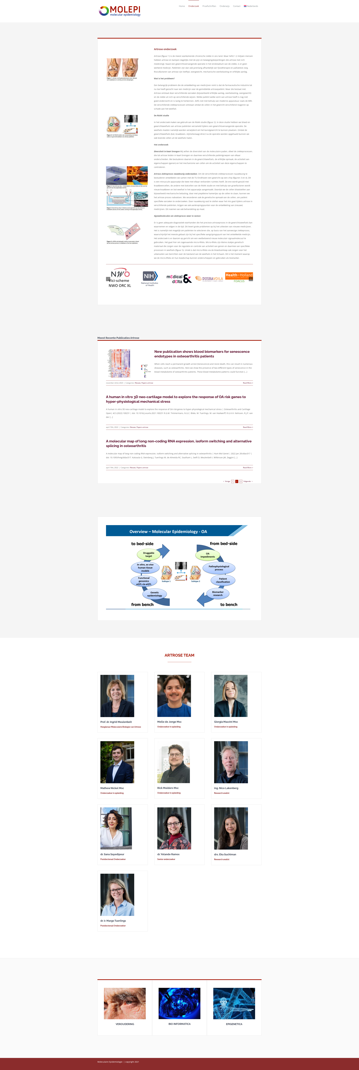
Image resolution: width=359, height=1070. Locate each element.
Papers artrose (147, 377)
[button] (108, 276)
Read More (247, 377)
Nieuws (138, 377)
